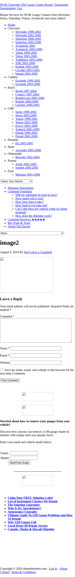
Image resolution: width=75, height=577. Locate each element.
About (63, 568)
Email (4, 355)
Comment (7, 316)
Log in (53, 568)
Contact (4, 572)
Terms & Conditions (23, 572)
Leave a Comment (41, 252)
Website (5, 362)
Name (5, 348)
